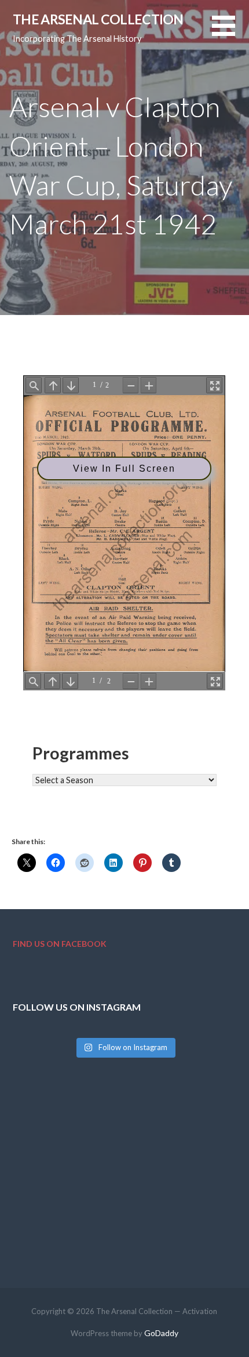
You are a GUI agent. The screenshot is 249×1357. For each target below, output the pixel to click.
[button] (230, 33)
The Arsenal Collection (98, 19)
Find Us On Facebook (60, 944)
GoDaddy (161, 1333)
